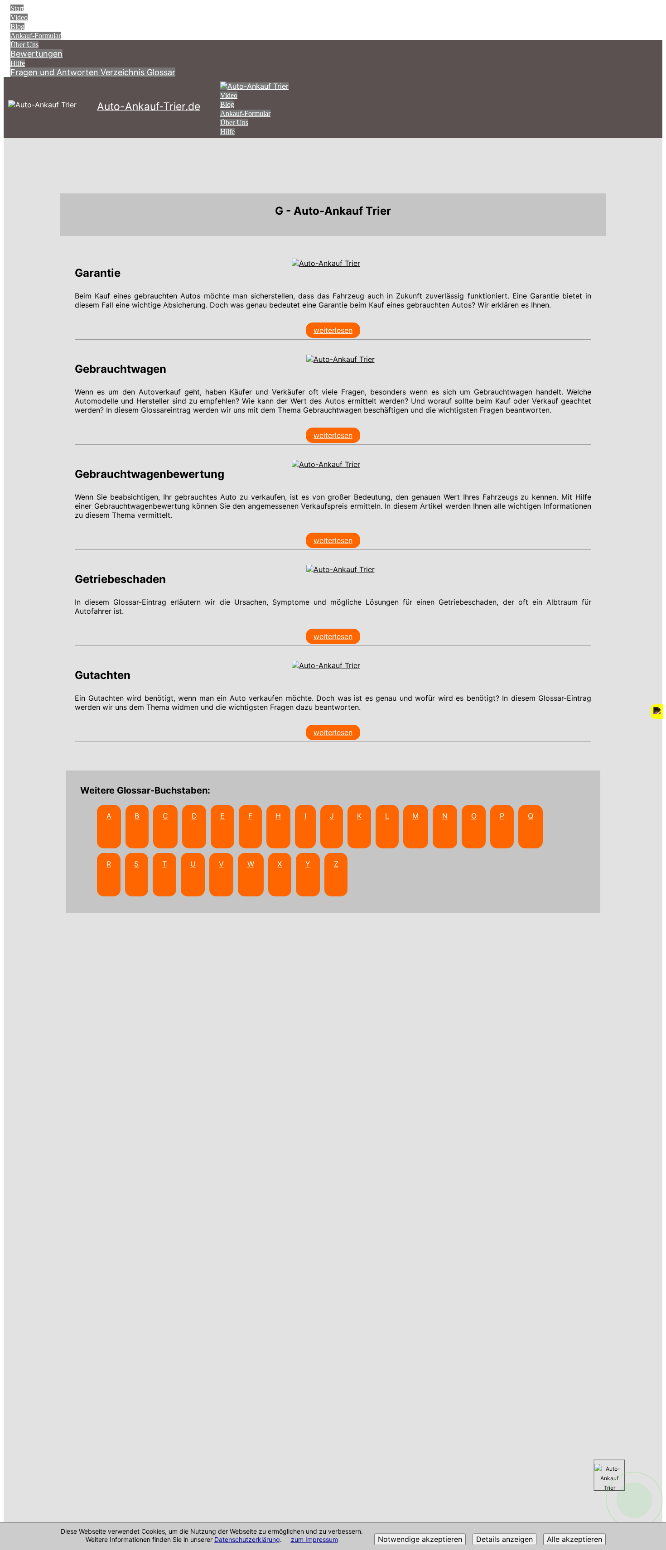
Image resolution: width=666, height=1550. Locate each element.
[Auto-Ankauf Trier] (326, 263)
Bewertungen (36, 53)
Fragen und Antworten (55, 72)
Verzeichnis (124, 72)
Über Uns (24, 44)
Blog (17, 26)
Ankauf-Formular (35, 35)
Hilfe (17, 63)
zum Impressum (314, 1540)
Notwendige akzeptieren (420, 1539)
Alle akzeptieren (574, 1539)
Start (17, 8)
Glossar (161, 72)
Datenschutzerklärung (247, 1540)
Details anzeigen (504, 1539)
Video (19, 17)
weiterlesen (333, 330)
